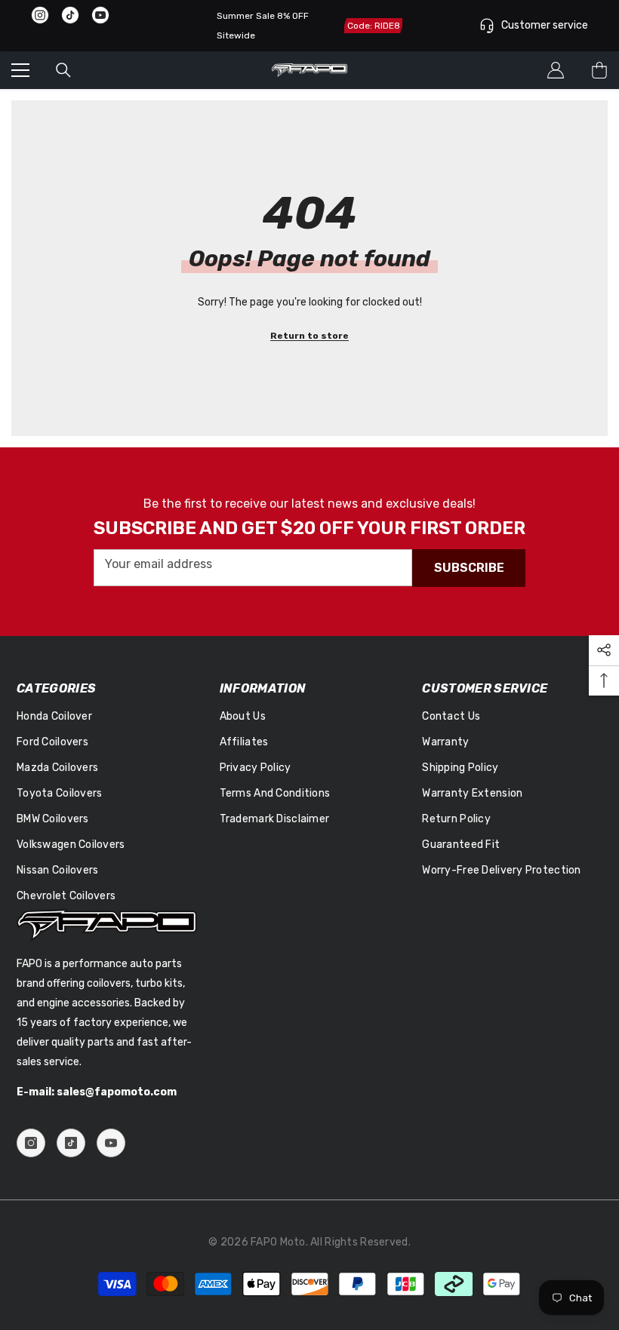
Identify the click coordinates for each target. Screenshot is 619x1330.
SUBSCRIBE (469, 568)
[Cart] (599, 70)
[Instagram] (31, 1143)
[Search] (63, 70)
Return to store (309, 335)
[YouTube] (111, 1143)
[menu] (20, 70)
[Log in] (555, 70)
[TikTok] (71, 1143)
